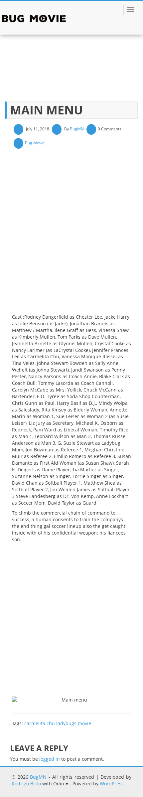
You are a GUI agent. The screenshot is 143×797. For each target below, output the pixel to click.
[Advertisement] (71, 237)
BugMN (77, 129)
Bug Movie (35, 143)
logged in (49, 759)
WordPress (112, 783)
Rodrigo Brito (26, 783)
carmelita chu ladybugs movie (57, 723)
